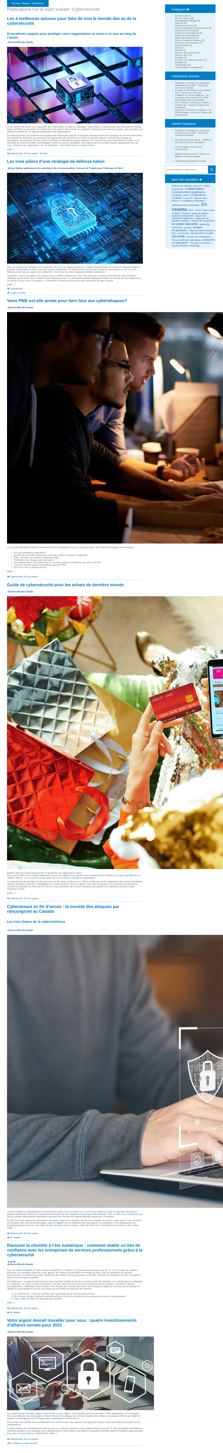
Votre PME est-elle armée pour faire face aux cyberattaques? (67, 300)
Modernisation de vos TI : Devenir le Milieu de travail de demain (192, 155)
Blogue (26, 3)
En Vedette (15, 1237)
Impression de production (187, 33)
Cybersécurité (181, 16)
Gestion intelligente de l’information (191, 28)
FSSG (198, 210)
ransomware (183, 233)
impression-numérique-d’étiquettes (189, 217)
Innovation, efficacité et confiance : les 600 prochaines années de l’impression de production (193, 112)
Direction (179, 23)
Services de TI (182, 55)
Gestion (186, 213)
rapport (59, 1223)
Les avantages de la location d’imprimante (188, 148)
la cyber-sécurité (185, 224)
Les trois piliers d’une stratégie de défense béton (56, 161)
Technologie (180, 65)
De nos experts (182, 18)
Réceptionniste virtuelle (202, 233)
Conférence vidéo (180, 195)
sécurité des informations (199, 237)
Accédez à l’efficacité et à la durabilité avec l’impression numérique (193, 91)
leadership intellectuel (185, 38)
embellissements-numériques (185, 205)
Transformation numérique (187, 67)
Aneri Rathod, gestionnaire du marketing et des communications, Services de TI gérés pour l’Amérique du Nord (66, 168)
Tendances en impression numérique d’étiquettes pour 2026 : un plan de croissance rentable (192, 85)
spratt (12, 1261)
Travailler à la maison (200, 243)
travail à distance (180, 245)
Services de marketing (185, 52)
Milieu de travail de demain (187, 40)
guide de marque (200, 213)
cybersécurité (200, 198)
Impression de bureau (185, 30)
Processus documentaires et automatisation (188, 44)
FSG (191, 210)
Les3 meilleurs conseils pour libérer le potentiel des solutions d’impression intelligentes (193, 105)
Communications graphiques (188, 192)
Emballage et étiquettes (193, 201)
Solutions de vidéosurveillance (189, 60)
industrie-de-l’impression (202, 220)
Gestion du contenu (184, 25)
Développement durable (186, 20)
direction (176, 201)
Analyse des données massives (187, 186)
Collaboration (194, 189)
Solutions (179, 57)
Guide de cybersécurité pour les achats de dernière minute (65, 584)
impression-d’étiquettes (183, 216)
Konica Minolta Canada (21, 42)
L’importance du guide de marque (190, 161)
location (187, 227)
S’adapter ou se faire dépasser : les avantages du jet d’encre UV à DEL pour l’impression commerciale (192, 97)
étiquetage (195, 245)
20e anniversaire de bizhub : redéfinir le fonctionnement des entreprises (193, 141)
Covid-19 (187, 198)
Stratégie (179, 62)
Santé (178, 47)
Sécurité (179, 50)
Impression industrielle (185, 35)
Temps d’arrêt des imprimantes (186, 240)
